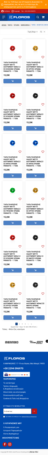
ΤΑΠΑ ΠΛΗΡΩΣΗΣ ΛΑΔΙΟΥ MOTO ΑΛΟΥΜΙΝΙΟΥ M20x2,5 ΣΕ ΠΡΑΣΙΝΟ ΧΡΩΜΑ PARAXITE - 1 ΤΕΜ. (11, 209)
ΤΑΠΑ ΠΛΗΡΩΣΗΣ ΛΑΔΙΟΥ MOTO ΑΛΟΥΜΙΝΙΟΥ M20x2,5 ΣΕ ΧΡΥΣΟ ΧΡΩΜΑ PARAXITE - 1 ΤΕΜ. (34, 209)
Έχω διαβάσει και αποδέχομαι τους (21, 416)
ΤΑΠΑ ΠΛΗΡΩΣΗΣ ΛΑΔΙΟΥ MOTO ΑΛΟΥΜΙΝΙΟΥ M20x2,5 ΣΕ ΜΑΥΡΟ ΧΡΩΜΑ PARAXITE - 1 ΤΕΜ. (34, 114)
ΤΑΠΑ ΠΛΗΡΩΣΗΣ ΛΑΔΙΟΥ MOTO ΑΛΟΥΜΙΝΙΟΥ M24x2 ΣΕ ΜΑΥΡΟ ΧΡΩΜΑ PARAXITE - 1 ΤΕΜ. (35, 303)
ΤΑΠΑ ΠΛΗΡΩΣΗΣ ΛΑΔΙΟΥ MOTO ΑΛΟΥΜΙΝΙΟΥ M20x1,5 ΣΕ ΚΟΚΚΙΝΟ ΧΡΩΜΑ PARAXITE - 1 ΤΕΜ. (11, 67)
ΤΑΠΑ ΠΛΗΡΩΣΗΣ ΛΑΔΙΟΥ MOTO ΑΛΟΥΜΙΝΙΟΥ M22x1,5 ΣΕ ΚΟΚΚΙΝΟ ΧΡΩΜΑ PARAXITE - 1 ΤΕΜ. (11, 256)
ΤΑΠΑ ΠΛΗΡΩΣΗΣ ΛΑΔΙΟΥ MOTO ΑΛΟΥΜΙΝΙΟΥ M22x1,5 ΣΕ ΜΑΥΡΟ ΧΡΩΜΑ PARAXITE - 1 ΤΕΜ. (34, 256)
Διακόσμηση (25, 25)
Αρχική (4, 25)
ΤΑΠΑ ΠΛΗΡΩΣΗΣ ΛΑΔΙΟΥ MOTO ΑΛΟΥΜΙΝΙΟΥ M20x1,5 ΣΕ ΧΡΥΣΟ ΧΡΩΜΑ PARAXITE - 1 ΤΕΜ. (34, 67)
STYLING (16, 25)
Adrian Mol (34, 452)
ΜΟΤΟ (10, 25)
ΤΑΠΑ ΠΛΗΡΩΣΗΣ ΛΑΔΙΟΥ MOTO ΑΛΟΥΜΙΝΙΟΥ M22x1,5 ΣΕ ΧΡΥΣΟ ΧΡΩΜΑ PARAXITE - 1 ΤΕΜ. (11, 303)
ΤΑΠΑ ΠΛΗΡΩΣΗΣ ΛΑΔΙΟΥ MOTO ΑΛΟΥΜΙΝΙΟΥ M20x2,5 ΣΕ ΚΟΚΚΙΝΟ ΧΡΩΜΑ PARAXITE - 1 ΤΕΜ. (11, 114)
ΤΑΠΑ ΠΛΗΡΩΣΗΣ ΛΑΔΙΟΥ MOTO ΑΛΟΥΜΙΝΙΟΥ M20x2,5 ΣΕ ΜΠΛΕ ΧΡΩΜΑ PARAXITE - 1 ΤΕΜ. (11, 161)
